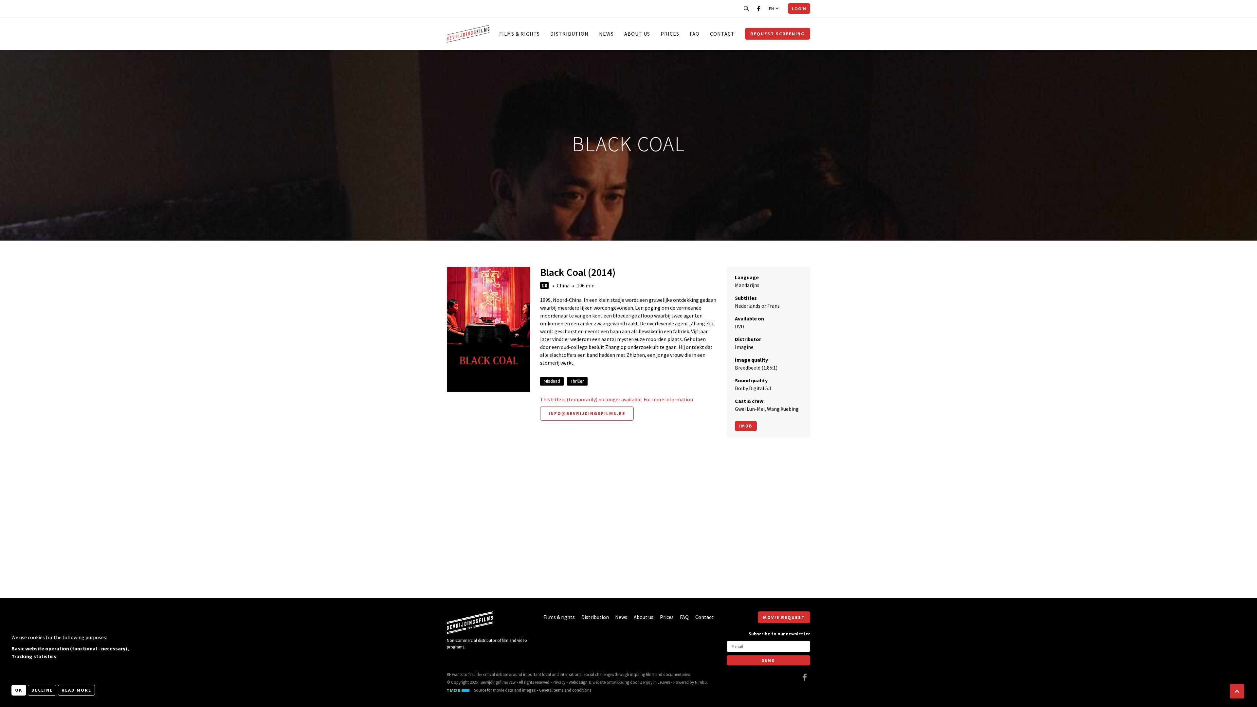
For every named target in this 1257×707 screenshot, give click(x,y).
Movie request (784, 617)
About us (637, 33)
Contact (722, 33)
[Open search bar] (746, 8)
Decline (42, 690)
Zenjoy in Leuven (655, 682)
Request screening (777, 34)
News (606, 33)
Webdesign (578, 682)
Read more (76, 690)
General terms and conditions (565, 690)
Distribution (569, 33)
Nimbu (701, 682)
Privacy (559, 682)
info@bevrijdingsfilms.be (587, 413)
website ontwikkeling (610, 682)
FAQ (695, 33)
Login (799, 8)
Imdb (746, 426)
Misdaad (552, 381)
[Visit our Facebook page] (758, 8)
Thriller (577, 381)
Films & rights (519, 33)
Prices (670, 33)
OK (19, 690)
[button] (1237, 691)
